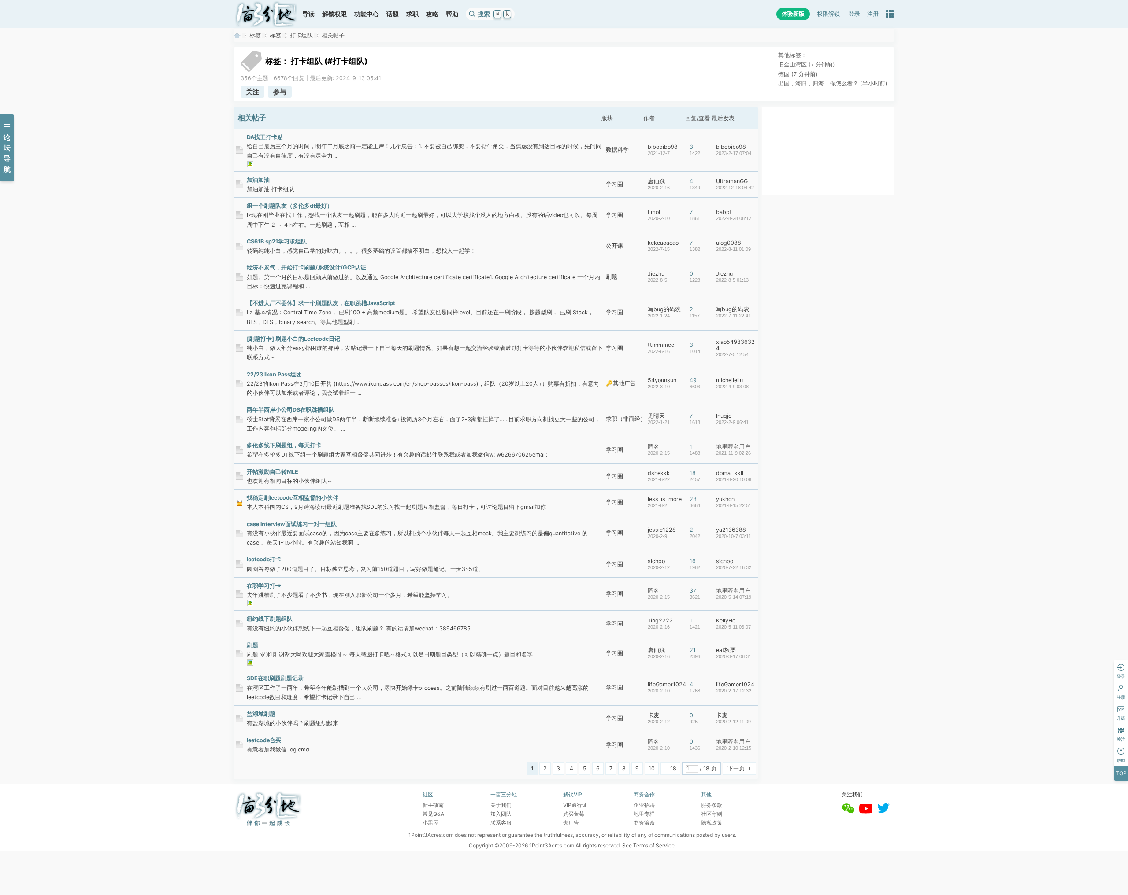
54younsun (662, 380)
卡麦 (653, 715)
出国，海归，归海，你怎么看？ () (832, 83)
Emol (654, 212)
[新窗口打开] (239, 151)
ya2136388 (731, 530)
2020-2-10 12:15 (733, 748)
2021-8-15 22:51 (733, 505)
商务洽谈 (644, 822)
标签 (255, 35)
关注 (252, 92)
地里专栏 (644, 813)
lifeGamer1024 (667, 684)
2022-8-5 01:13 (732, 280)
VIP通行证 (575, 805)
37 (693, 590)
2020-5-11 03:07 (733, 627)
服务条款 (711, 805)
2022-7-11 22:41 (733, 315)
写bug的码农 (664, 309)
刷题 (611, 276)
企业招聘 (644, 805)
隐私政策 (711, 822)
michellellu (729, 380)
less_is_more (665, 499)
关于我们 (501, 805)
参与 (279, 92)
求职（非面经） (626, 419)
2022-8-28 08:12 (733, 218)
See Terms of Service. (649, 845)
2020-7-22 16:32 (733, 567)
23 (693, 499)
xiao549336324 (735, 345)
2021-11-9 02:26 (733, 453)
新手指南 (433, 805)
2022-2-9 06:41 (732, 422)
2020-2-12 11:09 (733, 721)
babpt (724, 212)
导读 (308, 14)
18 (693, 473)
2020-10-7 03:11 (733, 536)
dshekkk (659, 473)
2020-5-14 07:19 (733, 597)
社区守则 (711, 813)
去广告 (571, 822)
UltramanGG (732, 181)
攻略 (432, 14)
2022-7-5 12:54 (732, 354)
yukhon (725, 499)
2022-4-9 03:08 (732, 386)
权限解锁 (828, 14)
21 (693, 650)
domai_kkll (729, 473)
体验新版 (793, 14)
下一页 (736, 768)
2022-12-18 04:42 (735, 187)
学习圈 (614, 184)
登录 (854, 14)
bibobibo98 (663, 147)
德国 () (798, 74)
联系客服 (501, 822)
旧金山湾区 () (806, 64)
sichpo (656, 561)
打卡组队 (301, 35)
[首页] (266, 14)
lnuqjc (723, 416)
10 (652, 768)
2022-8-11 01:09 (733, 249)
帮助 (452, 14)
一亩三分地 (237, 35)
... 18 (670, 768)
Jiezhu (656, 273)
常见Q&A (433, 813)
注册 (873, 14)
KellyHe (725, 620)
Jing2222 (660, 620)
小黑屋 (430, 822)
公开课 (614, 246)
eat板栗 (726, 650)
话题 (392, 14)
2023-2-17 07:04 (733, 153)
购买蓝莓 (573, 813)
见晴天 (656, 416)
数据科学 (617, 150)
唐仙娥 (656, 181)
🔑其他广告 (621, 383)
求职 (412, 14)
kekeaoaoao (663, 242)
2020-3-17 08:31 (733, 656)
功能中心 (366, 14)
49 (693, 380)
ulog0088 (728, 242)
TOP (1121, 773)
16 (693, 561)
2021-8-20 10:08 (733, 479)
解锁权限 (334, 14)
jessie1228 (662, 530)
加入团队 (501, 813)
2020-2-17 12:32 (733, 690)
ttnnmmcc (661, 345)
